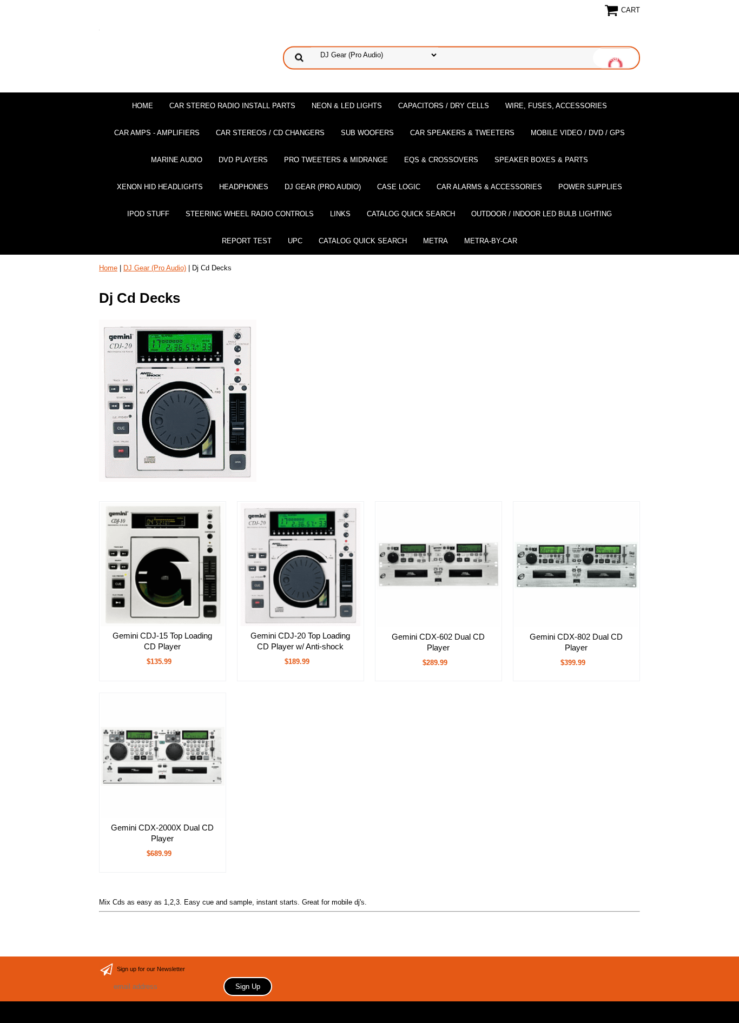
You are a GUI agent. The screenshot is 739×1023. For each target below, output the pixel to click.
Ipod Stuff (148, 214)
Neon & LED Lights (347, 106)
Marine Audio (176, 160)
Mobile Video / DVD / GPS (578, 133)
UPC (295, 241)
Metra (435, 241)
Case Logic (398, 187)
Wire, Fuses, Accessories (556, 106)
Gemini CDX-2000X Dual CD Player (162, 833)
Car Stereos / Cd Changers (270, 133)
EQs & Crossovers (441, 160)
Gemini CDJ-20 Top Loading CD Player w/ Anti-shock (300, 641)
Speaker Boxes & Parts (541, 160)
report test (247, 241)
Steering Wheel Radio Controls (250, 214)
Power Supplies (590, 187)
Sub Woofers (367, 133)
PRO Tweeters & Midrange (336, 160)
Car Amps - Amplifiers (157, 133)
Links (340, 214)
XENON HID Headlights (160, 187)
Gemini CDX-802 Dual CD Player (576, 642)
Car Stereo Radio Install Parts (232, 106)
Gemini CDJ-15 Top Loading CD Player (162, 641)
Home (142, 106)
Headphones (243, 187)
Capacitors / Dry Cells (443, 106)
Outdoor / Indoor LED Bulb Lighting (541, 214)
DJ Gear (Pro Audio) (323, 187)
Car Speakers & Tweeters (462, 133)
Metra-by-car (490, 241)
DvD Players (243, 160)
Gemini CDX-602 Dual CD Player (438, 642)
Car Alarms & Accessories (489, 187)
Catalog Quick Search (411, 214)
